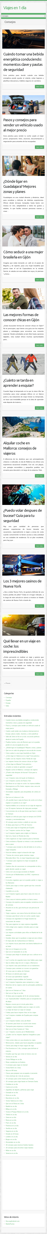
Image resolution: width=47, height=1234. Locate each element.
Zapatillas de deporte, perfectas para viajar (20, 1090)
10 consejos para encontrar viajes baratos (19, 1148)
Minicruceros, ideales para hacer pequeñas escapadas (24, 1043)
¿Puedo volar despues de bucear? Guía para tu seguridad (22, 515)
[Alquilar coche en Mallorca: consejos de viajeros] (23, 427)
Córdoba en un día (12, 1084)
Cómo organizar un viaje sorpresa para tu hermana (22, 839)
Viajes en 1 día (14, 7)
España (8, 700)
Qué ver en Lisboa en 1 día (15, 797)
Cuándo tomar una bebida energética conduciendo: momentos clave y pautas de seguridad (23, 62)
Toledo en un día (11, 1114)
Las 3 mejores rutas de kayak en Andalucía (20, 778)
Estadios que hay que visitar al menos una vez (21, 1054)
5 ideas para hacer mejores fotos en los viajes (21, 1012)
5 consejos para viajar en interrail (16, 1065)
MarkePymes (10, 1224)
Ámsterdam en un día (13, 1142)
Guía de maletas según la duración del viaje (20, 852)
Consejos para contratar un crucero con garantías (22, 968)
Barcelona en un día (12, 1098)
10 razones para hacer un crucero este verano (21, 1023)
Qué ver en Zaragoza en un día (16, 949)
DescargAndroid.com (13, 1221)
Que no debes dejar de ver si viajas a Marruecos (22, 963)
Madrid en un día (11, 1106)
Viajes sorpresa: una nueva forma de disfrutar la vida (23, 913)
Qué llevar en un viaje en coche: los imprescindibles (21, 646)
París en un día (11, 1123)
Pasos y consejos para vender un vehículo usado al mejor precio (23, 125)
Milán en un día (11, 1150)
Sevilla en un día (11, 1128)
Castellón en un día (12, 891)
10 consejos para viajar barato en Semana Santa (22, 1081)
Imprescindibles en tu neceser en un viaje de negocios (24, 805)
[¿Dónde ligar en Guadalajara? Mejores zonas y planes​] (23, 166)
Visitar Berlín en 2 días (13, 1068)
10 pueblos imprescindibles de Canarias (19, 979)
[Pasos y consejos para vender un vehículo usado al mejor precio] (23, 104)
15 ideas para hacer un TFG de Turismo (19, 825)
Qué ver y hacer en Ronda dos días (17, 836)
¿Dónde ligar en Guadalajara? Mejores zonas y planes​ (19, 186)
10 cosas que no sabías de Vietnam (18, 971)
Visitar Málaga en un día (14, 1059)
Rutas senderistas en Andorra (15, 1062)
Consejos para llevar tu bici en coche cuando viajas (23, 916)
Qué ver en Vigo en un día (14, 993)
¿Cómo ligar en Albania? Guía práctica (18, 764)
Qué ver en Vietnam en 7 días (16, 990)
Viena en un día (11, 1117)
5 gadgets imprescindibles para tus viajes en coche (23, 1007)
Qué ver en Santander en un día (16, 952)
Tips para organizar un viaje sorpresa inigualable (22, 924)
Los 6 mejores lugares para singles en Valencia (21, 833)
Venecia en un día (12, 1153)
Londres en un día (12, 1137)
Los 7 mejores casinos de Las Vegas (18, 830)
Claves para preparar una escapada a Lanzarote (21, 1073)
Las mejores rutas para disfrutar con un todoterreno (22, 965)
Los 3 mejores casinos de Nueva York (22, 583)
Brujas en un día (11, 1139)
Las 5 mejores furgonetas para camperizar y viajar (22, 982)
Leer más (39, 86)
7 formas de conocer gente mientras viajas (20, 855)
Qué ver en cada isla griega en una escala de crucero (23, 750)
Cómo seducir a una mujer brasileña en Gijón (23, 254)
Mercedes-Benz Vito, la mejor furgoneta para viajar (22, 858)
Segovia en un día (12, 1131)
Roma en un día (11, 1120)
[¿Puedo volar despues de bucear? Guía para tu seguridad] (23, 494)
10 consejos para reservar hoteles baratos (19, 1145)
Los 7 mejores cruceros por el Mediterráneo (20, 1032)
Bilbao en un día (11, 1109)
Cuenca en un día (11, 1087)
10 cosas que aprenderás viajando (17, 977)
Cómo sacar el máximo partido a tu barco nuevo (21, 899)
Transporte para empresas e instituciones (19, 1026)
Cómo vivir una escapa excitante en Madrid (20, 872)
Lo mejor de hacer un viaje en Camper (18, 1010)
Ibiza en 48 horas (11, 1070)
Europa (8, 703)
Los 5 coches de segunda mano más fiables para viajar (24, 960)
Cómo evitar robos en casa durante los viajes (21, 1040)
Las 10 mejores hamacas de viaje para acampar (21, 808)
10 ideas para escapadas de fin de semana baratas (22, 996)
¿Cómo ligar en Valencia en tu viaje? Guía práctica (22, 756)
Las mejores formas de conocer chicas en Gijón (21, 317)
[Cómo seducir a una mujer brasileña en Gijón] (23, 236)
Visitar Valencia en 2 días (14, 1101)
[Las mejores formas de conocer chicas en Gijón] (23, 298)
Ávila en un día (11, 1095)
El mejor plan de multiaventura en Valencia (20, 941)
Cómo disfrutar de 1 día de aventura (17, 1076)
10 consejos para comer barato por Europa (20, 1079)
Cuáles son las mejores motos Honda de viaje (21, 759)
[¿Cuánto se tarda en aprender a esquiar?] (23, 364)
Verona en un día (11, 1057)
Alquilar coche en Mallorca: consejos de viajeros (19, 448)
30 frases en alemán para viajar (16, 974)
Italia (7, 706)
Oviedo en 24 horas (12, 1134)
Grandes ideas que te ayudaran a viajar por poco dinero (24, 938)
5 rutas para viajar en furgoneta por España (20, 828)
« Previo (7, 683)
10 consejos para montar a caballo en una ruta (21, 822)
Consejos (9, 697)
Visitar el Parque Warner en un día (17, 1112)
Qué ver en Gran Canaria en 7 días (17, 1029)
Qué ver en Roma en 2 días (15, 1103)
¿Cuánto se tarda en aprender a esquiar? (18, 382)
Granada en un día (12, 1092)
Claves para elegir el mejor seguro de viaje (20, 1045)
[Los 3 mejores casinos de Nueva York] (23, 565)
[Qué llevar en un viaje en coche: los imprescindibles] (23, 625)
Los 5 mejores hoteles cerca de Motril (18, 1021)
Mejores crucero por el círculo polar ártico (19, 1004)
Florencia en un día (12, 1126)
